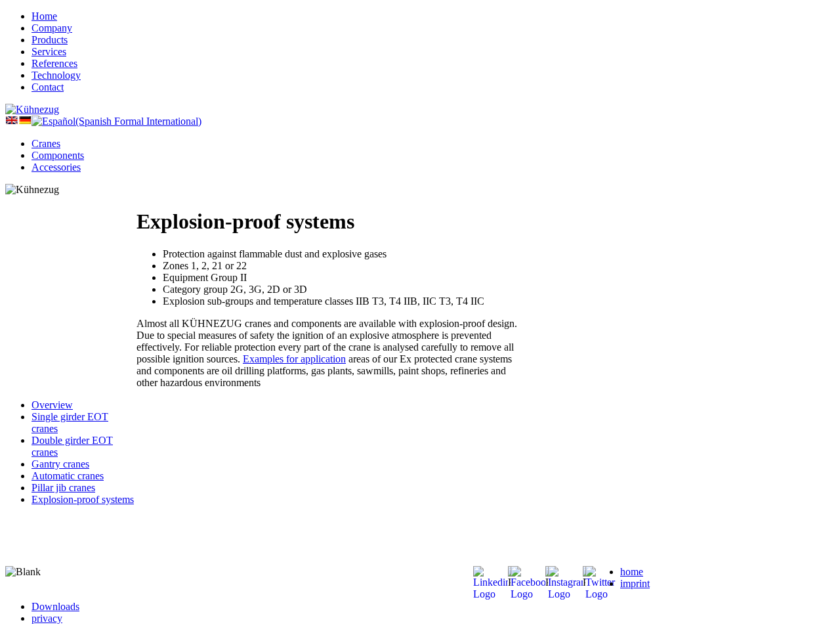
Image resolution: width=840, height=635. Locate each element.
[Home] (32, 109)
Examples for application (294, 358)
